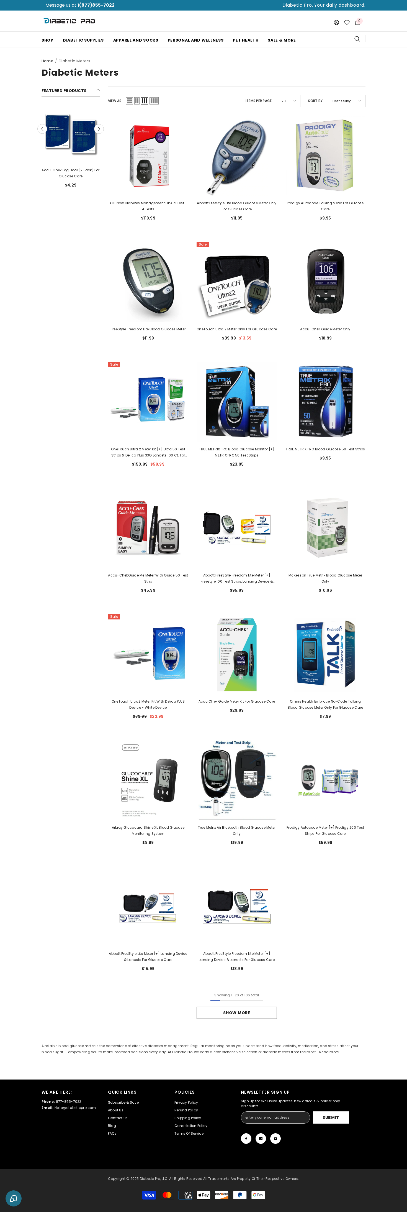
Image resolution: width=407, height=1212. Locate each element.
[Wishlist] (347, 22)
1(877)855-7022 (96, 5)
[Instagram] (261, 1138)
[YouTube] (275, 1138)
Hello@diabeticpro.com (75, 1107)
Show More (236, 1012)
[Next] (99, 129)
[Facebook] (246, 1138)
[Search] (359, 38)
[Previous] (42, 129)
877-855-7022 (68, 1101)
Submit (331, 1117)
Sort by (315, 100)
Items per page (259, 100)
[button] (129, 100)
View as (115, 100)
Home (47, 61)
